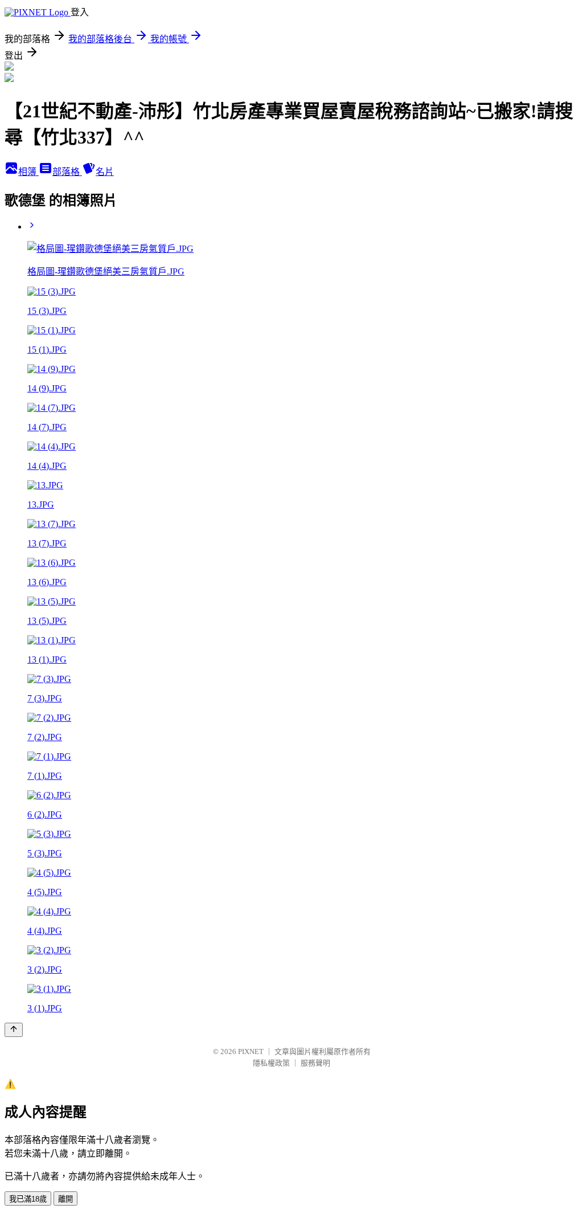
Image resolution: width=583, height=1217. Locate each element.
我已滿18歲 (28, 1199)
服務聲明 (315, 1063)
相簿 (28, 172)
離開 (65, 1199)
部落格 (67, 172)
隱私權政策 (271, 1063)
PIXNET (251, 1051)
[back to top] (14, 1030)
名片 (105, 172)
